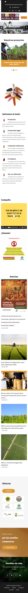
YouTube (11, 589)
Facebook (6, 587)
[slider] (13, 227)
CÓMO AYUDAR (10, 547)
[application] (14, 216)
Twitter (14, 587)
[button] (14, 216)
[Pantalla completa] (25, 227)
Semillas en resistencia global (14, 27)
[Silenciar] (22, 227)
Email (17, 589)
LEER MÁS (8, 491)
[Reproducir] (3, 227)
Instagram (21, 587)
